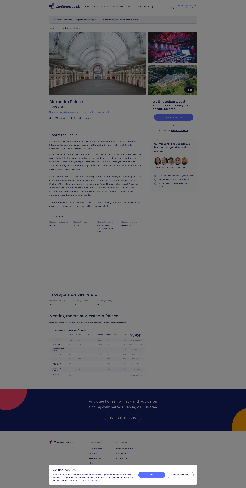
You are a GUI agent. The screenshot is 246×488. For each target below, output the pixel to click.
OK (151, 475)
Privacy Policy (91, 480)
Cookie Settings (180, 475)
